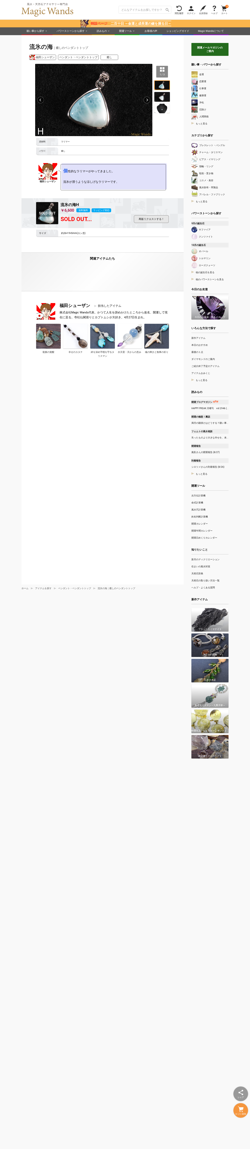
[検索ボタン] (167, 10)
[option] (93, 100)
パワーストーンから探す (71, 30)
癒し (109, 57)
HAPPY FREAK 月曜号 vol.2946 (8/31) (210, 408)
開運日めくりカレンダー (204, 537)
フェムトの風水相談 (201, 431)
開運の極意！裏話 (200, 416)
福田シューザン (45, 57)
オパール (203, 251)
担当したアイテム (109, 306)
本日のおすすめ (199, 345)
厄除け (202, 109)
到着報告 (196, 460)
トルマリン (205, 258)
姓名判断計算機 (199, 516)
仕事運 (202, 88)
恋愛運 (202, 81)
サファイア (205, 229)
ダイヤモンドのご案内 (203, 359)
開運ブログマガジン (204, 402)
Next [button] (147, 100)
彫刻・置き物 (206, 173)
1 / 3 (162, 74)
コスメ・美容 (206, 180)
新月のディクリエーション (205, 559)
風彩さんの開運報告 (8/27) (205, 452)
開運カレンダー (199, 523)
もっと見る (201, 123)
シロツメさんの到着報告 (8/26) (207, 467)
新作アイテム (198, 338)
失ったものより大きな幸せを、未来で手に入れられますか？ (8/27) (210, 437)
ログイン (191, 13)
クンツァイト (206, 236)
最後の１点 (197, 352)
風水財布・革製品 (208, 187)
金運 (201, 74)
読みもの (102, 30)
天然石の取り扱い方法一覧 (205, 580)
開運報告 (196, 446)
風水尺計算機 (198, 509)
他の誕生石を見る (205, 272)
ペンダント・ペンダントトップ (78, 57)
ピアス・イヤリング (209, 159)
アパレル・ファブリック (212, 194)
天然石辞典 (197, 573)
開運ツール (125, 30)
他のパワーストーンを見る (210, 279)
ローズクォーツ (207, 265)
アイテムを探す (43, 588)
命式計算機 (197, 502)
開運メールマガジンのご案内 (210, 49)
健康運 (202, 95)
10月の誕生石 (198, 245)
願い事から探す (35, 30)
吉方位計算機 (198, 495)
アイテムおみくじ (200, 373)
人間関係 (204, 116)
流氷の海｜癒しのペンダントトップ (116, 588)
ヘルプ (214, 13)
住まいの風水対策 (200, 566)
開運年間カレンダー (201, 530)
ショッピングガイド (177, 30)
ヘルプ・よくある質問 (203, 587)
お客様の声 (151, 30)
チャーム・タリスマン (211, 152)
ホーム (25, 588)
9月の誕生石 (197, 223)
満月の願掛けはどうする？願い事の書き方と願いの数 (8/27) (210, 423)
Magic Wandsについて (211, 30)
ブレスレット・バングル (212, 145)
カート (224, 9)
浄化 (201, 102)
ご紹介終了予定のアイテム (205, 366)
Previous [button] (41, 100)
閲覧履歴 (179, 13)
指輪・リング (206, 166)
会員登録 (203, 13)
